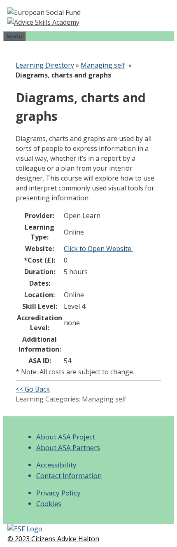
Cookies (48, 503)
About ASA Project (65, 436)
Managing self (103, 65)
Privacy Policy (58, 493)
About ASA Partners (68, 447)
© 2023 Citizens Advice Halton (53, 538)
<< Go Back (33, 389)
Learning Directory (45, 65)
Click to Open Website (98, 248)
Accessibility (56, 465)
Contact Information (69, 475)
